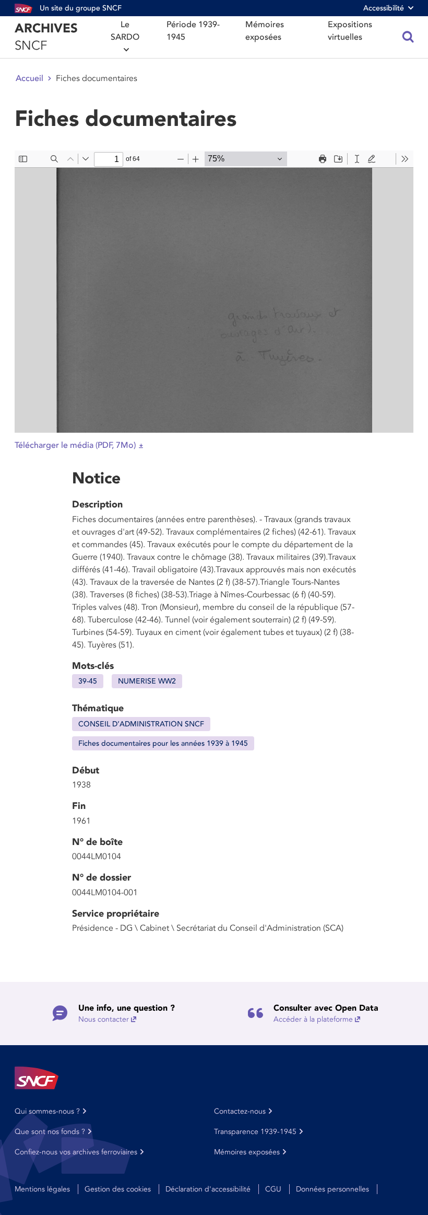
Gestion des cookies (118, 1189)
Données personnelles (332, 1189)
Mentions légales (42, 1189)
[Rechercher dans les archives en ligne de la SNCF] (408, 37)
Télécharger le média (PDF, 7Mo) (75, 445)
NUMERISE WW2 (147, 681)
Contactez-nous (240, 1111)
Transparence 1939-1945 (255, 1131)
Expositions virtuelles (350, 30)
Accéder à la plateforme (313, 1019)
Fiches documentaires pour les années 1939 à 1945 (163, 743)
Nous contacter (103, 1019)
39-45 (87, 681)
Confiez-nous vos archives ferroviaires (76, 1152)
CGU (273, 1189)
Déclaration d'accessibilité (208, 1189)
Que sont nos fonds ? (50, 1131)
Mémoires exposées (264, 30)
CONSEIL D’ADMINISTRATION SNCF (141, 724)
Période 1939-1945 (193, 30)
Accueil (29, 78)
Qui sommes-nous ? (47, 1111)
